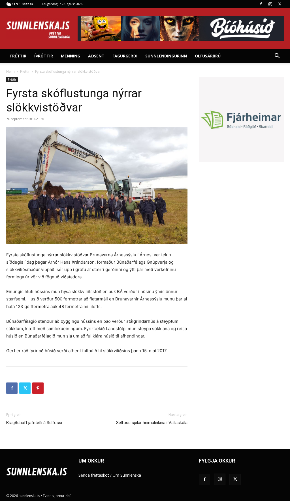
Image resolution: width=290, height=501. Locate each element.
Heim (10, 71)
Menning (70, 56)
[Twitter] (279, 4)
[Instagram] (270, 4)
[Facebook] (261, 4)
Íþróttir (43, 56)
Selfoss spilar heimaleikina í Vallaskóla (151, 422)
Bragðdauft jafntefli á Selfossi (34, 422)
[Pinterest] (38, 388)
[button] (277, 56)
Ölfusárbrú (208, 56)
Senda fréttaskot (93, 475)
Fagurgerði (124, 56)
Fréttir (18, 56)
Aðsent (96, 56)
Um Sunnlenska (127, 475)
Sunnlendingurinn (166, 56)
